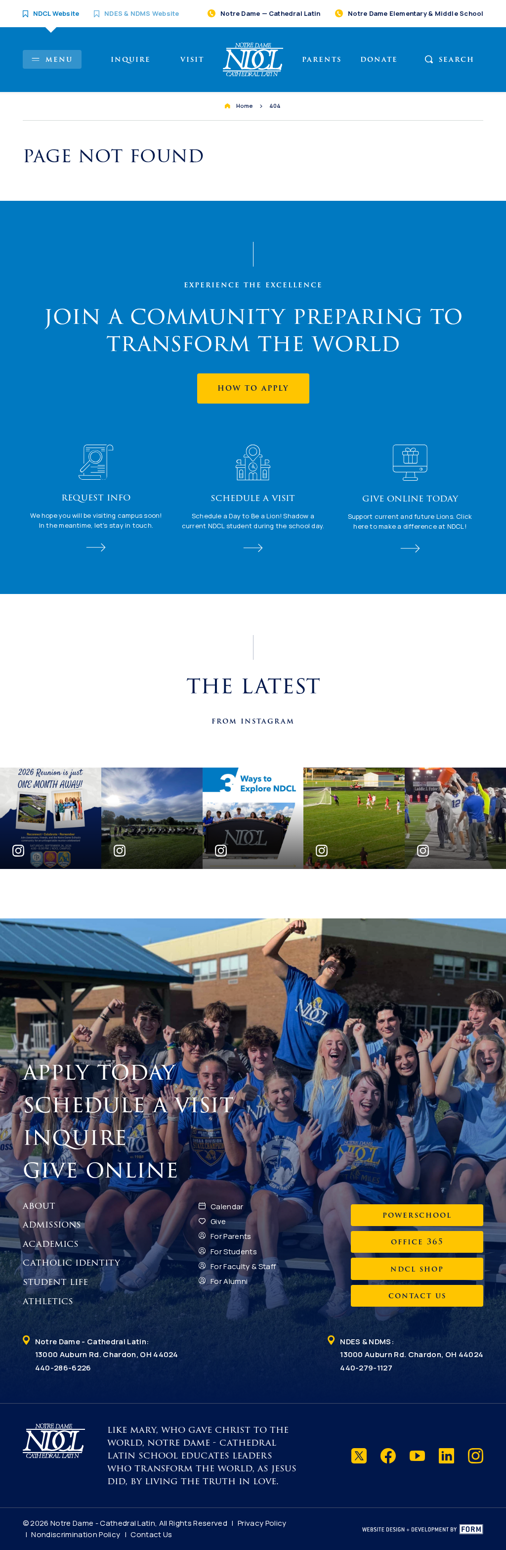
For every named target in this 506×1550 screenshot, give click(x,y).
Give (218, 1221)
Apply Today (103, 1072)
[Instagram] (475, 1455)
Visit (192, 59)
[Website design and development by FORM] (422, 1529)
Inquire (131, 59)
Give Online (104, 1170)
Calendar (227, 1206)
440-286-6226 (63, 1368)
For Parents (231, 1236)
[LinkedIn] (446, 1455)
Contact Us (151, 1534)
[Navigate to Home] (253, 59)
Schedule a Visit (132, 1105)
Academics (51, 1244)
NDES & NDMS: (411, 1348)
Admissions (52, 1224)
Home (244, 105)
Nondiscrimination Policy (75, 1534)
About (39, 1206)
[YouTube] (417, 1456)
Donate (379, 59)
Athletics (48, 1301)
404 (275, 105)
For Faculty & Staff (243, 1266)
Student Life (55, 1282)
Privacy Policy (262, 1523)
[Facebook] (388, 1455)
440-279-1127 (366, 1368)
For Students (234, 1251)
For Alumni (229, 1281)
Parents (321, 59)
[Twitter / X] (359, 1455)
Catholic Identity (71, 1263)
